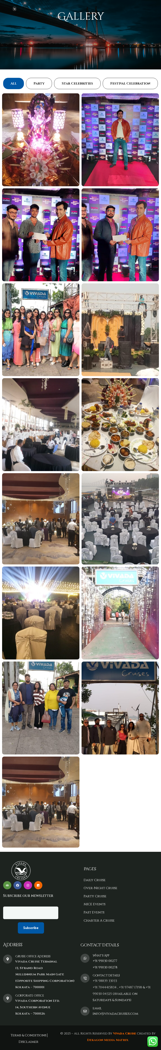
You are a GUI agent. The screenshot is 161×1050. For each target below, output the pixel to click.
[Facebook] (17, 885)
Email (97, 1008)
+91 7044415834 (105, 987)
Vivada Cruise (124, 1033)
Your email (14, 903)
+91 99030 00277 (105, 961)
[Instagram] (28, 885)
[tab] (13, 83)
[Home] (14, 9)
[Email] (85, 1011)
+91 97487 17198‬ (130, 987)
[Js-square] (38, 885)
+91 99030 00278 (105, 967)
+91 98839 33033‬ (105, 980)
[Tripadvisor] (7, 885)
